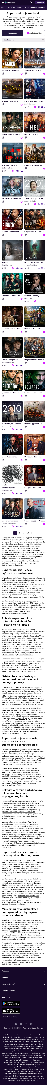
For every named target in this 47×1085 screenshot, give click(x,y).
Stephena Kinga (21, 891)
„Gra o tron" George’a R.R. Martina (22, 711)
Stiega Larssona (13, 868)
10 (28, 533)
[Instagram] (26, 1024)
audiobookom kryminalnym (28, 895)
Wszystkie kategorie (15, 7)
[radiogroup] (23, 33)
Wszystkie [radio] (12, 33)
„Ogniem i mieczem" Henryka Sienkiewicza (18, 812)
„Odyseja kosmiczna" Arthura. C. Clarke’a (22, 763)
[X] (31, 1024)
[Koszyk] (31, 2)
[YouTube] (21, 1024)
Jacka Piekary (7, 721)
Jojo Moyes (15, 931)
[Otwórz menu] (3, 2)
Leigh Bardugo (21, 719)
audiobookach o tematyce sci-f (14, 756)
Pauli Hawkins (14, 866)
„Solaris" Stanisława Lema (24, 760)
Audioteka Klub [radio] (35, 33)
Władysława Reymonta (27, 809)
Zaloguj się (40, 2)
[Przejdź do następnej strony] (32, 533)
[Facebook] (16, 1024)
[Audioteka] (10, 2)
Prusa (33, 646)
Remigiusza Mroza (26, 655)
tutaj (36, 1081)
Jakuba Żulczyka (8, 655)
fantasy (18, 687)
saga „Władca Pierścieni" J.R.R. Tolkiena (21, 697)
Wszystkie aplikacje (10, 1017)
